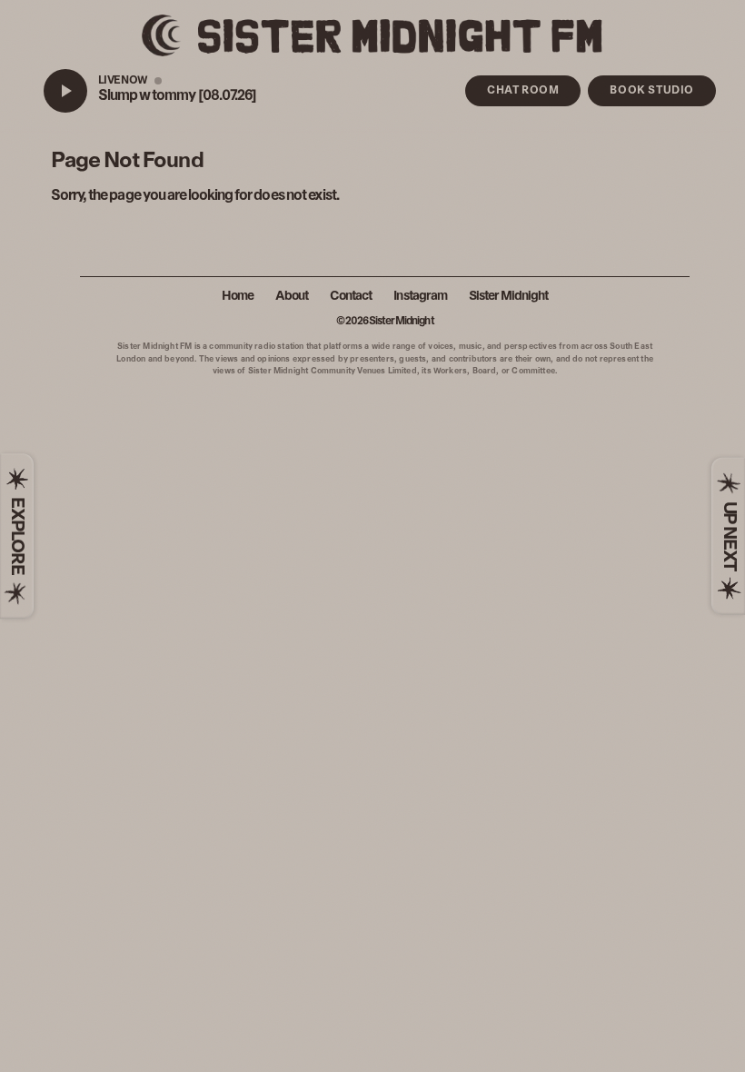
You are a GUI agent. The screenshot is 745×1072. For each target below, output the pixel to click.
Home (237, 297)
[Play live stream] (65, 91)
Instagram (419, 297)
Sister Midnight (509, 297)
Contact (351, 297)
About (291, 297)
